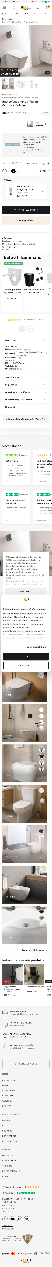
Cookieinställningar (37, 647)
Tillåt (26, 656)
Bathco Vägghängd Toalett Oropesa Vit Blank (20, 22)
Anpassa (24, 665)
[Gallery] (26, 51)
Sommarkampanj (11, 2)
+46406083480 (7, 1226)
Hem (4, 19)
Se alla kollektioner (33, 950)
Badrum (12, 19)
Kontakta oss (8, 1229)
